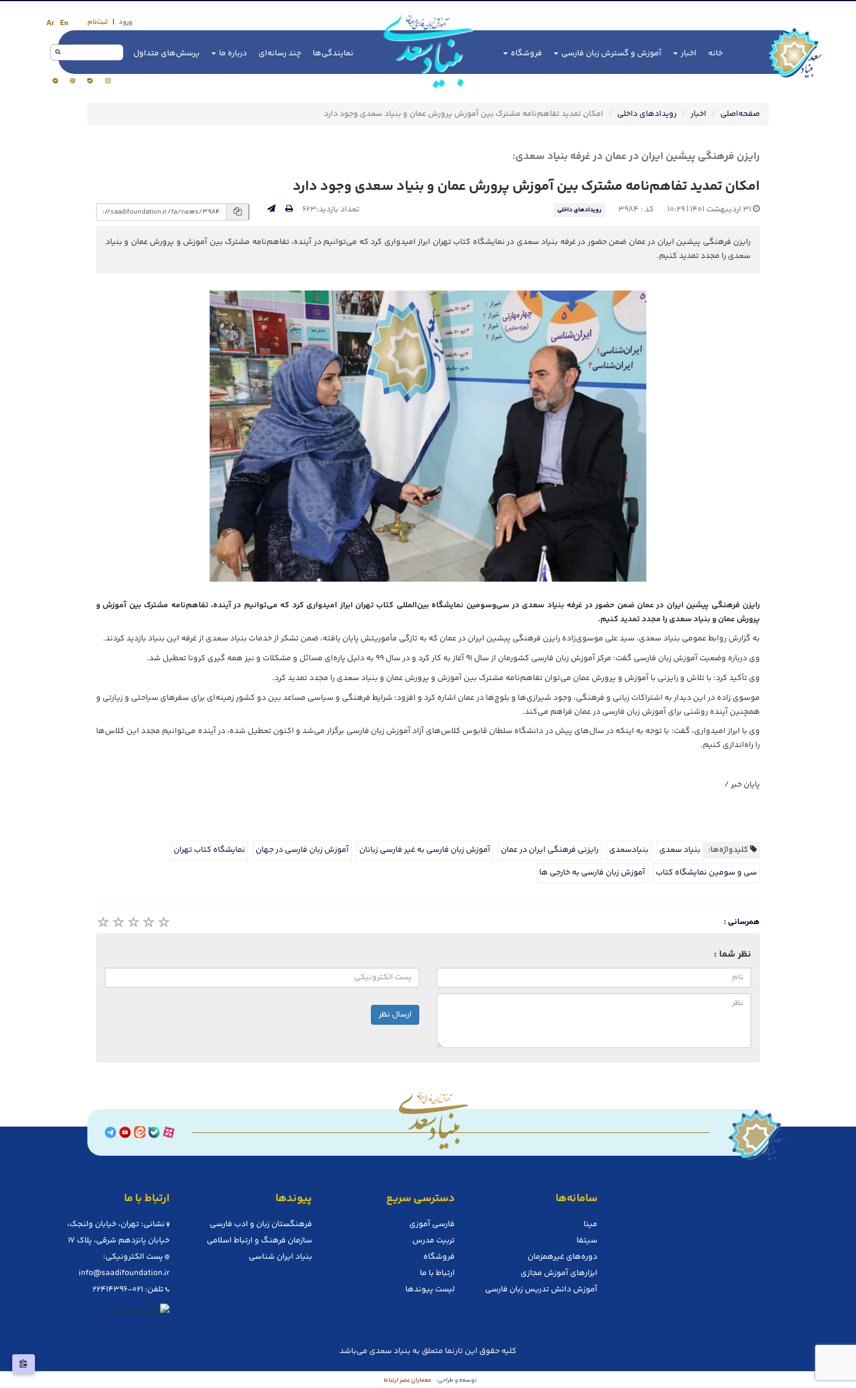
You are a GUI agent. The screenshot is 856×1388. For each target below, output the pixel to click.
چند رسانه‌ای (280, 53)
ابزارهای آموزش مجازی (559, 1273)
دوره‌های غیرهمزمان (562, 1257)
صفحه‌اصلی (740, 114)
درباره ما (232, 53)
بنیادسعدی (629, 850)
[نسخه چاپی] (289, 209)
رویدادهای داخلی (647, 114)
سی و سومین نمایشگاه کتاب (706, 872)
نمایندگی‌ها (333, 53)
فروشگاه (525, 53)
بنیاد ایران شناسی (280, 1257)
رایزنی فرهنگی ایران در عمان (550, 850)
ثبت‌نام (97, 22)
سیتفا (586, 1240)
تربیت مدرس (433, 1240)
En (64, 23)
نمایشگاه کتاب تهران (209, 850)
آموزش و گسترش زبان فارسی (611, 53)
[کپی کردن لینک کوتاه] (23, 1364)
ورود (125, 22)
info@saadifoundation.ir (124, 1273)
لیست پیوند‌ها (430, 1289)
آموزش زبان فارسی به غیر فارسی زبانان (424, 850)
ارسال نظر (395, 1014)
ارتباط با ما (437, 1273)
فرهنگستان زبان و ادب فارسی (261, 1224)
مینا (590, 1224)
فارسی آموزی (432, 1224)
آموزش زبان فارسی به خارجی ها (592, 872)
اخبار (687, 53)
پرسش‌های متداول (166, 53)
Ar (50, 23)
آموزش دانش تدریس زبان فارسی (541, 1289)
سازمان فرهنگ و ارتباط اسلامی (259, 1240)
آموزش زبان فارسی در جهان (302, 850)
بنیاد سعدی (680, 850)
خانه (715, 53)
